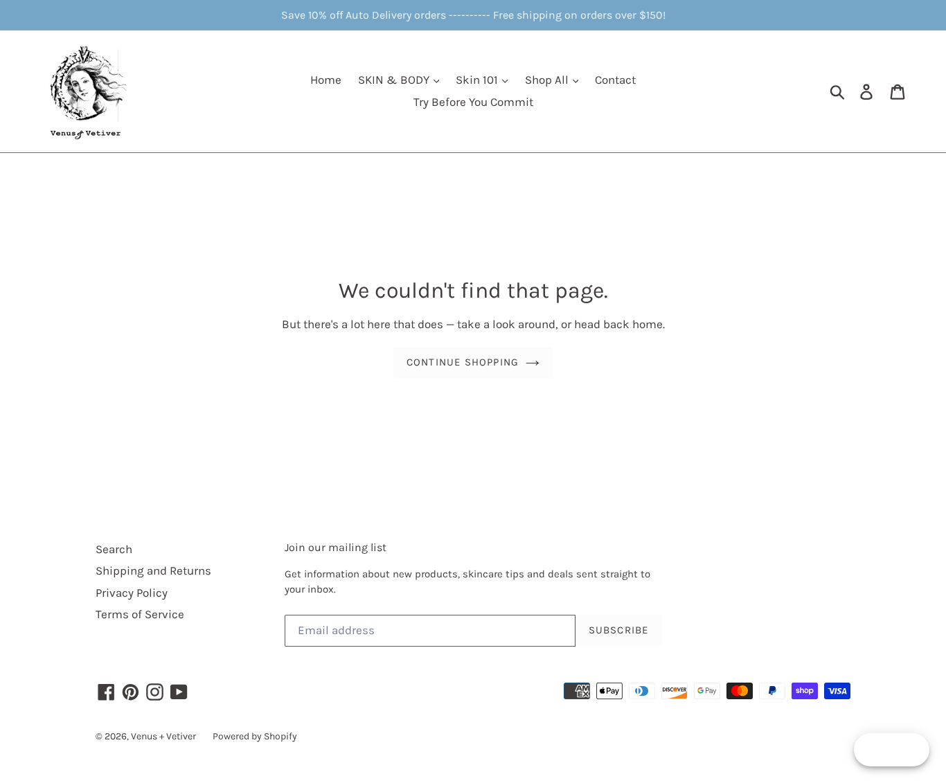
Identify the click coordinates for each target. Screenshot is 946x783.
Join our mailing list (335, 547)
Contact (615, 80)
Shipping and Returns (153, 570)
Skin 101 (478, 80)
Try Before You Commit (473, 102)
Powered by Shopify (255, 736)
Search (114, 549)
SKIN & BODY (395, 80)
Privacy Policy (132, 593)
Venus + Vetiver (163, 736)
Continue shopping (463, 362)
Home (325, 80)
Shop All (548, 80)
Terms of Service (140, 614)
